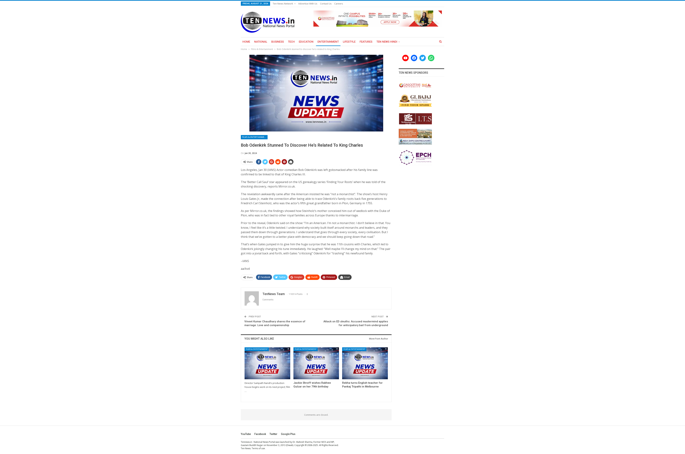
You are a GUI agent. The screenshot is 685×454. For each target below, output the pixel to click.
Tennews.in (246, 441)
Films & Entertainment (254, 137)
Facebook (260, 434)
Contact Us (326, 3)
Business (277, 41)
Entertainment (328, 41)
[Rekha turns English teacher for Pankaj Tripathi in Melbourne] (365, 363)
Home (246, 41)
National (260, 41)
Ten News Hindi (386, 41)
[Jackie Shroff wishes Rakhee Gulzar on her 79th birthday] (316, 363)
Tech (291, 41)
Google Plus (288, 434)
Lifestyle (349, 41)
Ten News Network (283, 3)
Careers (338, 3)
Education (306, 41)
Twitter (273, 434)
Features (366, 41)
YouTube (246, 434)
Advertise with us (307, 3)
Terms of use (258, 448)
